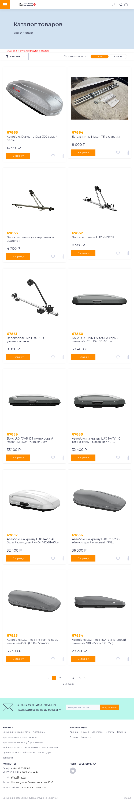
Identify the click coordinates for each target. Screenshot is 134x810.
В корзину (18, 156)
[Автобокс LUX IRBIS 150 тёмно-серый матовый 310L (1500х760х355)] (99, 601)
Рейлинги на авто (12, 747)
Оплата (110, 732)
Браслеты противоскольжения (42, 747)
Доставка (97, 732)
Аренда (74, 732)
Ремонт (85, 732)
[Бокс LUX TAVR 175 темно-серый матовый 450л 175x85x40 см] (34, 400)
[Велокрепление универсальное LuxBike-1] (34, 199)
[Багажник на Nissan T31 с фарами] (99, 98)
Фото (100, 56)
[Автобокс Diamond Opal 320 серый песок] (34, 98)
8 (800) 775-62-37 (29, 772)
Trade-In (121, 732)
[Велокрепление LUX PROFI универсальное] (34, 299)
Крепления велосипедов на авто (20, 737)
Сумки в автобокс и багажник (19, 752)
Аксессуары (44, 752)
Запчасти (8, 757)
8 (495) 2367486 (113, 4)
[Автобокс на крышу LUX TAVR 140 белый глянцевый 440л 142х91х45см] (34, 500)
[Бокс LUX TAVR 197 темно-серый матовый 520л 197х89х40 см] (99, 299)
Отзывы (74, 737)
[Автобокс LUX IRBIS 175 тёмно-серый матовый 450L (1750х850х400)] (34, 601)
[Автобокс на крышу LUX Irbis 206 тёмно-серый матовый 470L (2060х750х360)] (99, 500)
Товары (118, 56)
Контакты (86, 737)
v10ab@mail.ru (18, 777)
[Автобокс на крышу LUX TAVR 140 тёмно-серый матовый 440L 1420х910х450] (99, 400)
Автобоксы (39, 732)
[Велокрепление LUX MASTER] (99, 199)
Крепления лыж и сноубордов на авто (23, 742)
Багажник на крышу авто (16, 732)
